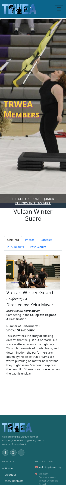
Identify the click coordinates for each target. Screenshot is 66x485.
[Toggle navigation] (59, 8)
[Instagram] (13, 452)
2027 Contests (14, 481)
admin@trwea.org (50, 467)
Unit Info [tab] (13, 240)
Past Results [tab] (38, 247)
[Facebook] (5, 452)
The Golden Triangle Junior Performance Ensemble (33, 201)
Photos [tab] (29, 240)
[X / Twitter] (21, 452)
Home (9, 468)
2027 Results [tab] (15, 247)
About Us (10, 474)
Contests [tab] (46, 240)
